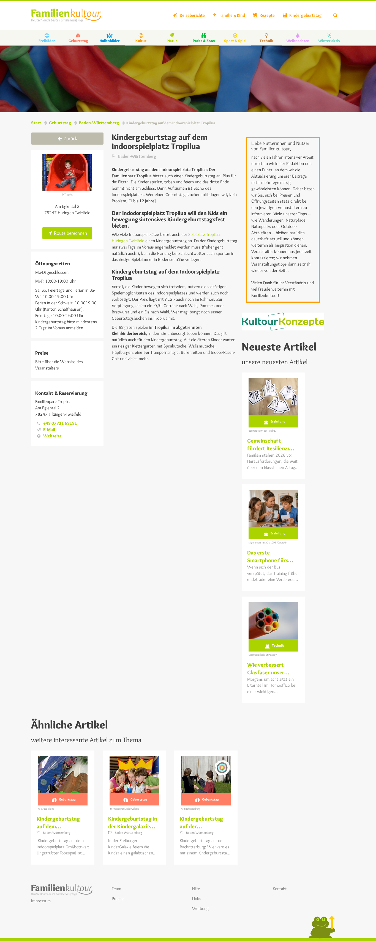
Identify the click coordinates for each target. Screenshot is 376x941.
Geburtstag (60, 122)
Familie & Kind (232, 15)
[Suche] (335, 15)
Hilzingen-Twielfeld (128, 240)
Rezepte (267, 15)
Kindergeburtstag (305, 15)
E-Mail (49, 429)
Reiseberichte (192, 15)
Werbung (200, 908)
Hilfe (196, 888)
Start (36, 122)
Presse (118, 898)
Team (116, 888)
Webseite (52, 435)
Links (196, 898)
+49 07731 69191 (60, 423)
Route (70, 233)
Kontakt (280, 888)
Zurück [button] (70, 139)
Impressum (41, 900)
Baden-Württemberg (99, 122)
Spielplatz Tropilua (204, 234)
